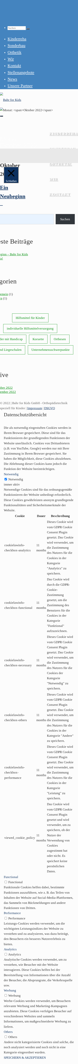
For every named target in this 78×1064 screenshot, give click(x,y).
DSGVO (49, 408)
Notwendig (15, 479)
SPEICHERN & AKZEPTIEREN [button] (25, 1057)
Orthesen (60, 339)
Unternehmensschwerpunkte (50, 350)
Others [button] (8, 1032)
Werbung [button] (10, 990)
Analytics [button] (10, 949)
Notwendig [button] (11, 474)
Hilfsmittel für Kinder (30, 318)
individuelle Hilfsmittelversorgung (30, 328)
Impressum (34, 408)
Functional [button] (11, 877)
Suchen (65, 219)
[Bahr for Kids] (10, 100)
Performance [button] (12, 913)
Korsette (38, 339)
